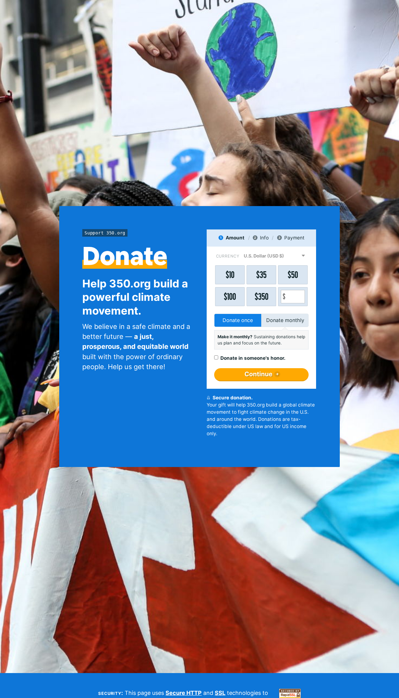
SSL (220, 693)
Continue (258, 374)
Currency (227, 256)
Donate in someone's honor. (253, 358)
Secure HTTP (184, 693)
